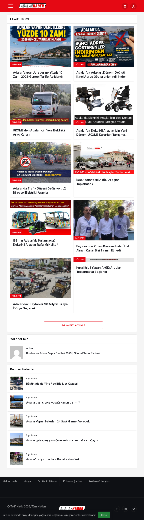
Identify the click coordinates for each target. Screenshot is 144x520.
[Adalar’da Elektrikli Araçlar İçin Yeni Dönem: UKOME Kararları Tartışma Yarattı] (104, 112)
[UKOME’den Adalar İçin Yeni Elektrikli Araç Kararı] (40, 112)
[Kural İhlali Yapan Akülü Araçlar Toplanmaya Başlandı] (104, 285)
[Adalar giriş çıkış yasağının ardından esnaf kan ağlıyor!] (72, 439)
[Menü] (10, 6)
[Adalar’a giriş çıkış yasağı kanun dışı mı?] (72, 402)
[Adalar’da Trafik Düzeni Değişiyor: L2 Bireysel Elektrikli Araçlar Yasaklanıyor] (40, 169)
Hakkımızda (10, 481)
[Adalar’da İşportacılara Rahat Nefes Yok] (72, 458)
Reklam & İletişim (99, 481)
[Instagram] (125, 509)
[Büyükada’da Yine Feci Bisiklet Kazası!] (72, 383)
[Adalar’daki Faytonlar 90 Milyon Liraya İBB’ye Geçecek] (40, 285)
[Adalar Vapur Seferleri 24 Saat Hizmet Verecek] (72, 421)
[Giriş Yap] (133, 6)
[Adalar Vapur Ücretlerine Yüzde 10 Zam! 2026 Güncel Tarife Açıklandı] (40, 53)
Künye (27, 481)
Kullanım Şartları (72, 481)
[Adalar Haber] (33, 6)
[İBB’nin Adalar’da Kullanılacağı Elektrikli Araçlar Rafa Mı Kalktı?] (40, 227)
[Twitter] (134, 509)
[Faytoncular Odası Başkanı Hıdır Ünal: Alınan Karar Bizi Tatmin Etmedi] (104, 227)
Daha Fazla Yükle (73, 325)
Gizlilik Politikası (47, 481)
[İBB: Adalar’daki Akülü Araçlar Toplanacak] (104, 169)
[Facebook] (117, 509)
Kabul (104, 515)
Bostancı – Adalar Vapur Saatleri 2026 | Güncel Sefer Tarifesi (63, 353)
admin (30, 348)
